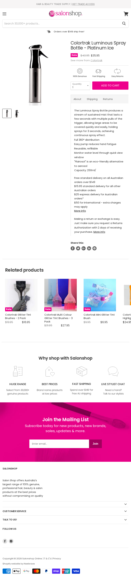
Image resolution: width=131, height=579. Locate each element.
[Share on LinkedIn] (89, 248)
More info (80, 211)
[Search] (123, 23)
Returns (108, 99)
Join (95, 443)
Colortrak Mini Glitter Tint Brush (99, 316)
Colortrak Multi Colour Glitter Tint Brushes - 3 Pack (58, 318)
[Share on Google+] (84, 248)
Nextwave (29, 563)
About (77, 99)
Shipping (92, 99)
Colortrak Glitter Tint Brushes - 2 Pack (18, 316)
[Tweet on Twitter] (78, 248)
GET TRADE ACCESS (83, 4)
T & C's (47, 558)
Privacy (57, 558)
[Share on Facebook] (73, 248)
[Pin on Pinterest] (94, 248)
